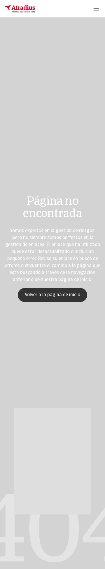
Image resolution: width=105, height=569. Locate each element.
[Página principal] (20, 9)
